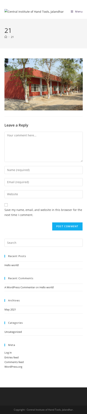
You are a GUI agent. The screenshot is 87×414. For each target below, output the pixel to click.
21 (12, 37)
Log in (8, 352)
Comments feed (14, 362)
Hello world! (11, 265)
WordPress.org (13, 366)
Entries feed (11, 357)
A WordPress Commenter (19, 287)
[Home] (5, 37)
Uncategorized (13, 332)
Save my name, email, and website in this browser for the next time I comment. (43, 212)
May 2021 (10, 309)
